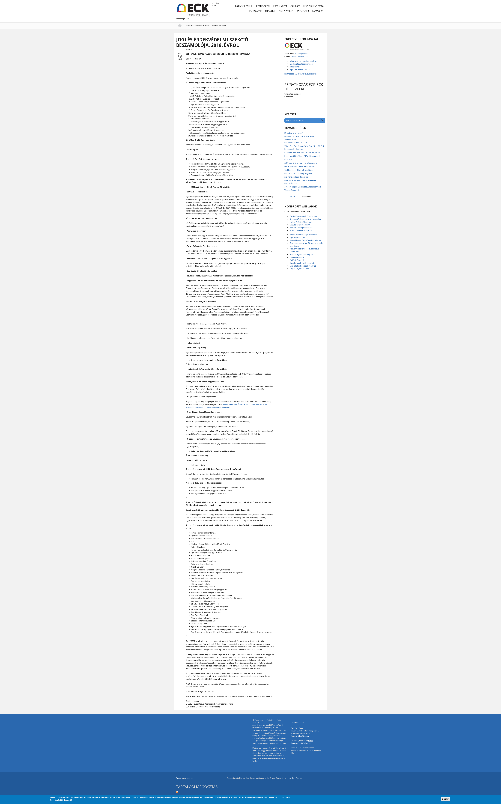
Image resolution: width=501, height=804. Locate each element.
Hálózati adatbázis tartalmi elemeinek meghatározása (300, 181)
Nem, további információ (61, 800)
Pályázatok (255, 11)
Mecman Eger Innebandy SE (301, 254)
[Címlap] (193, 9)
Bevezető (288, 159)
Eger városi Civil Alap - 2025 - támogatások (302, 156)
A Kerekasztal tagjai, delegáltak (303, 61)
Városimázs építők (292, 190)
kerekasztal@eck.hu (299, 56)
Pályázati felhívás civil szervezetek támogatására (299, 137)
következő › (306, 196)
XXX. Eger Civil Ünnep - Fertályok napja (300, 163)
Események (303, 11)
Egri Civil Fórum (244, 6)
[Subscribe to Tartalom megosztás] (199, 791)
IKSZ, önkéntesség (313, 6)
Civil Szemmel (286, 11)
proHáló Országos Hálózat (301, 227)
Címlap (179, 25)
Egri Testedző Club (297, 237)
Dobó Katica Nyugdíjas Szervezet (303, 234)
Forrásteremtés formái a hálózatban (299, 166)
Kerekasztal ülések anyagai (301, 64)
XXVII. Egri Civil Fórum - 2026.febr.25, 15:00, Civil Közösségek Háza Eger (304, 147)
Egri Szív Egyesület (298, 260)
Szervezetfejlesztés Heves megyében (305, 219)
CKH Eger (295, 6)
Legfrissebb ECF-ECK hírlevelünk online (301, 74)
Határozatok (295, 66)
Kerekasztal (263, 6)
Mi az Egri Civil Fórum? (293, 133)
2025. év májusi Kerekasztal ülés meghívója (302, 187)
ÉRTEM (445, 799)
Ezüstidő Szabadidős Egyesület (303, 266)
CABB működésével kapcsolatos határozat (302, 152)
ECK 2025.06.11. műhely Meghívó (298, 173)
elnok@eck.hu (301, 53)
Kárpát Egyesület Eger (299, 268)
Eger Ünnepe (280, 6)
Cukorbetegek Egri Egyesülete (302, 263)
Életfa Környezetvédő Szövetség (303, 216)
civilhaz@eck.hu (302, 736)
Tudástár (270, 11)
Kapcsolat (318, 11)
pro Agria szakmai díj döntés (296, 177)
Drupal (178, 778)
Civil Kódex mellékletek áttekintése (299, 170)
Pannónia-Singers (297, 257)
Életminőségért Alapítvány (301, 222)
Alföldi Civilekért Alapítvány (301, 230)
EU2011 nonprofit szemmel (301, 225)
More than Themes (294, 778)
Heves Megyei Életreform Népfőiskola (305, 240)
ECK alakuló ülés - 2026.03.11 (296, 142)
